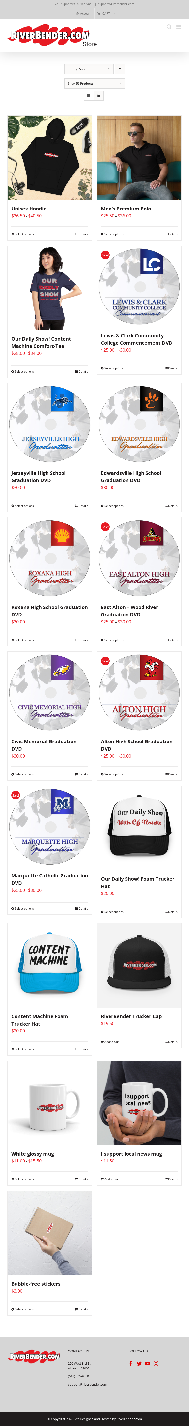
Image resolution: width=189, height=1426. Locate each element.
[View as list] (98, 95)
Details (83, 234)
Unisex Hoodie (29, 208)
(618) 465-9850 (78, 1376)
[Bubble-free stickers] (50, 1233)
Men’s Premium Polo (126, 208)
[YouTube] (147, 1363)
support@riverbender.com (116, 4)
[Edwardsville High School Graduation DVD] (139, 423)
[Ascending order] (120, 69)
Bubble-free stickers (36, 1283)
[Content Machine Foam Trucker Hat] (50, 965)
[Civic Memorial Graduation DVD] (50, 692)
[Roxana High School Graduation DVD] (50, 558)
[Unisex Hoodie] (50, 158)
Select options (24, 234)
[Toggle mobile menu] (179, 26)
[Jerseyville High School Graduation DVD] (50, 423)
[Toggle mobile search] (169, 26)
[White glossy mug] (50, 1103)
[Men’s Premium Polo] (139, 158)
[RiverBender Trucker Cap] (139, 965)
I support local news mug (131, 1153)
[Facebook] (130, 1363)
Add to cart (111, 1042)
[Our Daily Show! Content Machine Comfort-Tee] (50, 288)
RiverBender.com (129, 1419)
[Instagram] (156, 1363)
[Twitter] (139, 1363)
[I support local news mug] (139, 1103)
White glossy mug (32, 1153)
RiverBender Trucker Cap (131, 1016)
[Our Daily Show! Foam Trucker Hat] (139, 828)
